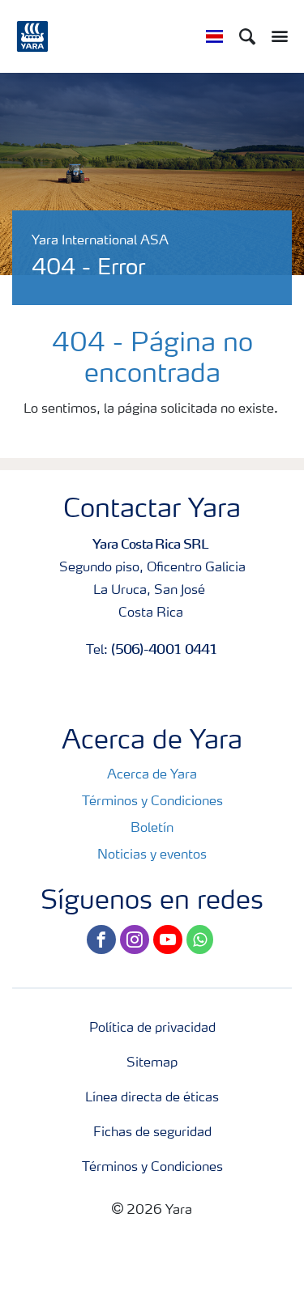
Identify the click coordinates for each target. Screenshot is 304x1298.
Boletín (152, 828)
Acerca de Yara (152, 775)
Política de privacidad (152, 1028)
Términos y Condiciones (152, 801)
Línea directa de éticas (152, 1098)
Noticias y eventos (152, 855)
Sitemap (152, 1063)
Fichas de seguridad (152, 1132)
